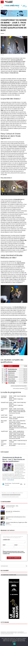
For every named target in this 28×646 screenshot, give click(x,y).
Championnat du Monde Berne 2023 (10, 496)
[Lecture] (2, 194)
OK (14, 644)
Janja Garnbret (12, 371)
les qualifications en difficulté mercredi (13, 81)
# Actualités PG (5, 494)
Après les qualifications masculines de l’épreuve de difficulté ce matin (13, 60)
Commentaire (6, 539)
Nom (4, 545)
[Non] (26, 641)
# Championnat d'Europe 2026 (8, 574)
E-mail (16, 545)
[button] (14, 188)
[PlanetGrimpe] (9, 2)
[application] (14, 187)
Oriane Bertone (12, 381)
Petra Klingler (11, 383)
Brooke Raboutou (12, 369)
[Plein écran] (25, 194)
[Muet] (23, 194)
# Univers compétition (15, 494)
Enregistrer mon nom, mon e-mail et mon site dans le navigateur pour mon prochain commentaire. (14, 552)
